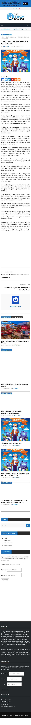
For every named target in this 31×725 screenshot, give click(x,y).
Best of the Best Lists (6, 34)
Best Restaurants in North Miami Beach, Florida (15, 342)
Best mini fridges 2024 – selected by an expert (14, 385)
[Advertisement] (15, 248)
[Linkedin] (9, 79)
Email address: (5, 564)
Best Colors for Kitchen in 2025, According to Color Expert (12, 412)
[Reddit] (15, 79)
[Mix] (19, 79)
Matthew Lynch (5, 46)
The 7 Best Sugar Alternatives (11, 443)
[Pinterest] (12, 79)
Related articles (6, 317)
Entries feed (7, 540)
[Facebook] (2, 79)
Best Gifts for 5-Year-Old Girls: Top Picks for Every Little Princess (15, 474)
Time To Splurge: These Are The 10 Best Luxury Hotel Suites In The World (14, 501)
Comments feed (8, 543)
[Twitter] (6, 79)
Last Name (4, 575)
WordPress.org (8, 545)
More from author (17, 317)
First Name (4, 570)
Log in (5, 538)
